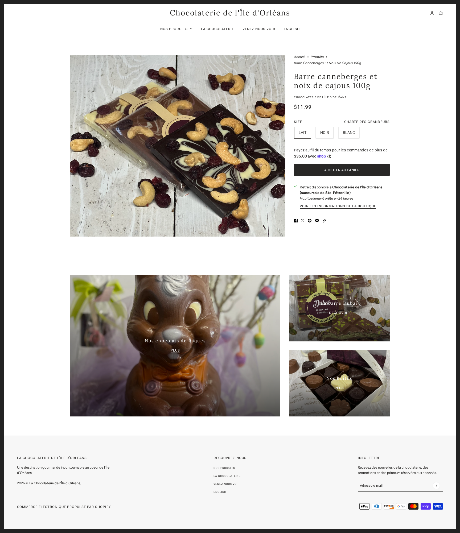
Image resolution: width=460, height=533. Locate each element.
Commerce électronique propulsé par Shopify (64, 507)
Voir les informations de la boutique (338, 206)
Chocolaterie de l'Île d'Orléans (320, 97)
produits (317, 57)
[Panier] (440, 13)
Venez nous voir (226, 483)
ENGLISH (219, 491)
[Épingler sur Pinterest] (310, 220)
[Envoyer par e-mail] (317, 220)
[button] (324, 220)
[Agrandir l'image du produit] (177, 146)
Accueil (299, 57)
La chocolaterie (227, 475)
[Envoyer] (436, 485)
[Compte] (432, 13)
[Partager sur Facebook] (296, 220)
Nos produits (224, 467)
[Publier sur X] (302, 220)
